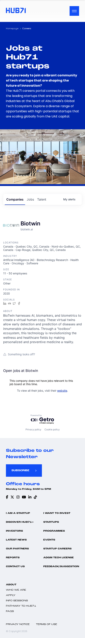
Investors (14, 531)
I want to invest (56, 513)
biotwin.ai (27, 229)
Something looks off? (21, 354)
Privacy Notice (18, 624)
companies (15, 199)
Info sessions (17, 601)
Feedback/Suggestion (61, 566)
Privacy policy (33, 429)
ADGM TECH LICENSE (58, 557)
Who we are (16, 590)
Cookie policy (52, 429)
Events (49, 540)
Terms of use (46, 624)
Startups (51, 522)
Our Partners (17, 549)
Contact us (15, 566)
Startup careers (57, 549)
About (11, 585)
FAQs (10, 611)
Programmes (54, 531)
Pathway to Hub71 (21, 606)
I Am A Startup (18, 513)
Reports (13, 557)
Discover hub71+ (20, 522)
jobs (30, 199)
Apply (10, 595)
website (62, 390)
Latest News (16, 540)
